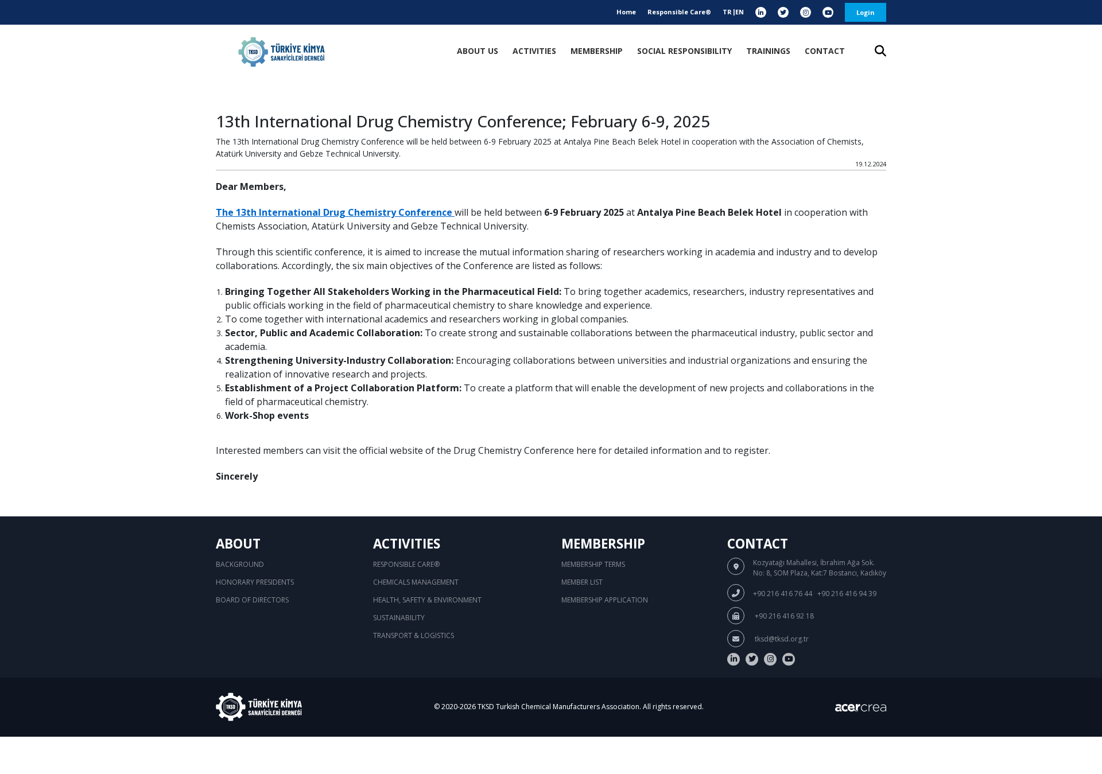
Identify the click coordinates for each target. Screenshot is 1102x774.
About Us (477, 50)
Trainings (768, 50)
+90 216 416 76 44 (782, 593)
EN (739, 11)
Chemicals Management (416, 582)
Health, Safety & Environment (427, 600)
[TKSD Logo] (281, 52)
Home (626, 11)
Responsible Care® (679, 11)
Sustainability (399, 618)
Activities (534, 50)
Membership (597, 50)
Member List (582, 582)
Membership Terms (593, 564)
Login (865, 12)
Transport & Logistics (413, 635)
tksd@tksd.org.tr (781, 639)
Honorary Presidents (255, 582)
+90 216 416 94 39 (846, 593)
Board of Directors (252, 600)
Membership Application (604, 600)
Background (240, 564)
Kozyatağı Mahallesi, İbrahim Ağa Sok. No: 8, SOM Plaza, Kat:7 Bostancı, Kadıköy (819, 568)
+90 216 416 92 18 (783, 616)
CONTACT (825, 50)
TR (727, 11)
